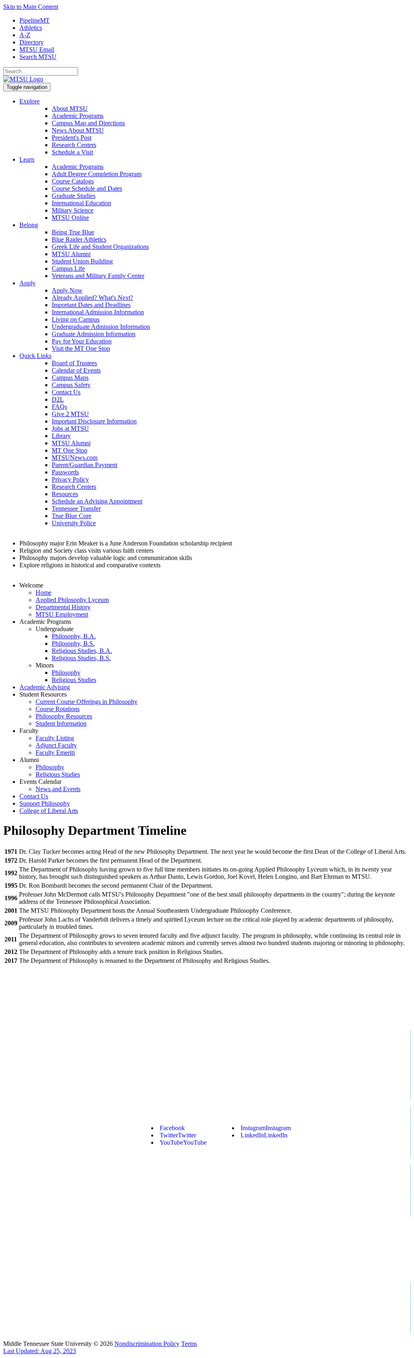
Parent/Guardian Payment (84, 464)
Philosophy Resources (64, 716)
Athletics (30, 27)
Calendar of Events (76, 370)
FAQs (59, 406)
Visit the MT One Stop (81, 348)
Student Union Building (82, 261)
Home (43, 592)
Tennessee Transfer (76, 508)
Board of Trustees (74, 363)
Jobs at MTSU (70, 428)
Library (61, 435)
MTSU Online (70, 217)
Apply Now (67, 290)
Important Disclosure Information (94, 421)
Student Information (61, 723)
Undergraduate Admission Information (101, 326)
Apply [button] (27, 283)
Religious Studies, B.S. (81, 658)
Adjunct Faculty (56, 745)
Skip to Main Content (30, 6)
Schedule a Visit (72, 152)
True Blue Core (71, 515)
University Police (74, 523)
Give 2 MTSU (70, 414)
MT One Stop (69, 450)
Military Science (72, 210)
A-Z (24, 35)
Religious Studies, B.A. (82, 650)
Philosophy (66, 672)
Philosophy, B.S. (73, 643)
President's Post (71, 137)
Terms (189, 1343)
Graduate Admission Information (93, 334)
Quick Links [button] (35, 355)
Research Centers (74, 144)
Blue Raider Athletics (79, 239)
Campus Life (68, 268)
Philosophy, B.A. (74, 636)
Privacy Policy (70, 479)
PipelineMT (34, 20)
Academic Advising (44, 687)
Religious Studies (74, 679)
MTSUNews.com (74, 457)
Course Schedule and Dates (87, 188)
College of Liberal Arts (48, 810)
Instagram (266, 1127)
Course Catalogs (73, 181)
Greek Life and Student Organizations (100, 246)
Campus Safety (71, 384)
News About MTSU (78, 130)
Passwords (65, 472)
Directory (31, 42)
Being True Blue (73, 232)
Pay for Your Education (82, 341)
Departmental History (63, 607)
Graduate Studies (73, 195)
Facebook (172, 1127)
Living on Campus (75, 319)
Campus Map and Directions (88, 123)
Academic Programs (78, 115)
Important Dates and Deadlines (91, 304)
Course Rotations (58, 708)
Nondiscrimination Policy (147, 1343)
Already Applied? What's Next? (92, 297)
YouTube (183, 1142)
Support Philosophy (44, 803)
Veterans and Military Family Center (98, 275)
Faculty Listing (55, 738)
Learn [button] (26, 159)
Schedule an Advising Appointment (97, 501)
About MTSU (70, 108)
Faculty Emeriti (55, 752)
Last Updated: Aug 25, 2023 (39, 1350)
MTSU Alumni (71, 254)
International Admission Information (98, 312)
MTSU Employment (62, 614)
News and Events (58, 788)
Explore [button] (29, 101)
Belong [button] (28, 224)
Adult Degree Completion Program (97, 174)
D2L (58, 399)
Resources (65, 494)
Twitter (178, 1135)
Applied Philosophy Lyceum (72, 599)
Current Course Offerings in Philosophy (86, 701)
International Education (81, 203)
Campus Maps (70, 377)
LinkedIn (264, 1135)
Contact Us (66, 392)
